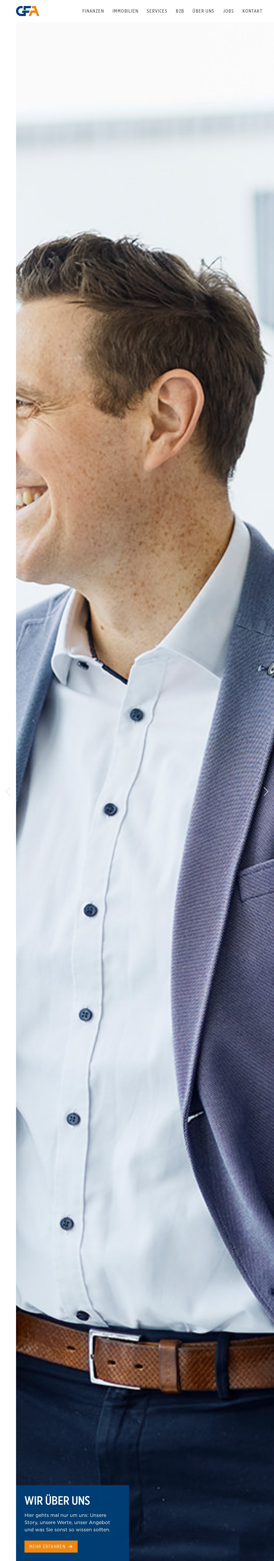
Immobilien (125, 11)
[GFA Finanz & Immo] (27, 11)
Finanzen (93, 11)
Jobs (228, 11)
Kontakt (252, 11)
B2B (180, 11)
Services (157, 11)
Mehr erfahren (47, 1546)
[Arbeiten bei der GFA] (145, 791)
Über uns (203, 11)
